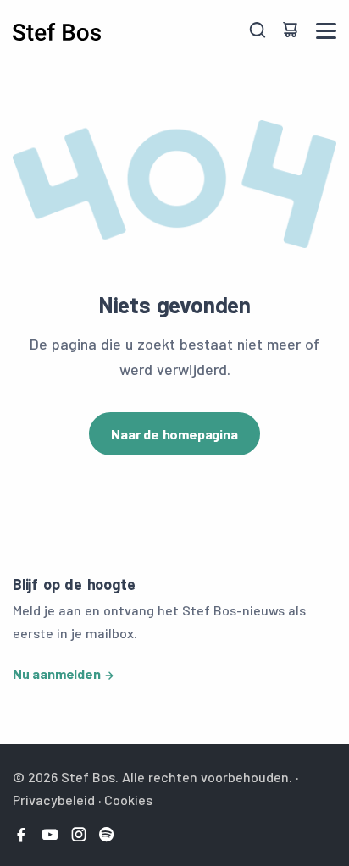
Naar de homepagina (174, 434)
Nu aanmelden (57, 673)
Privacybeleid (54, 800)
